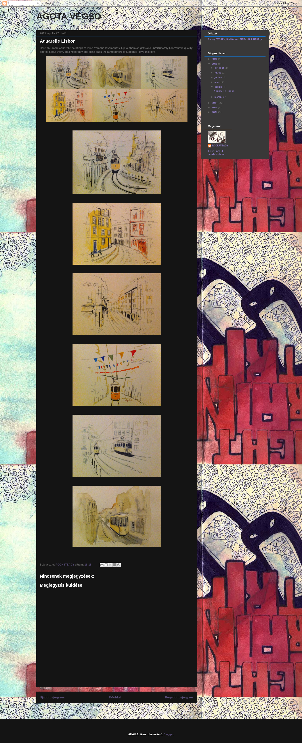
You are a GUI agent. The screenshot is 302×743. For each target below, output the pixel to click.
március (219, 96)
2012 (215, 112)
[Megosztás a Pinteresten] (119, 565)
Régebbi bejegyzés (179, 697)
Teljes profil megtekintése (216, 152)
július (218, 72)
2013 (215, 107)
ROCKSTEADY (220, 145)
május (218, 82)
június (218, 77)
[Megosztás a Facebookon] (114, 565)
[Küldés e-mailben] (102, 565)
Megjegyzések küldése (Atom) (125, 707)
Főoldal (115, 697)
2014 (215, 102)
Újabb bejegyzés (52, 697)
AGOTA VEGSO (68, 16)
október (219, 67)
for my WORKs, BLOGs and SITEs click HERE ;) (235, 39)
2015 (215, 63)
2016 (215, 58)
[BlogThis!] (106, 565)
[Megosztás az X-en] (110, 565)
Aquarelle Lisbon (224, 90)
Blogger (168, 734)
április (218, 86)
